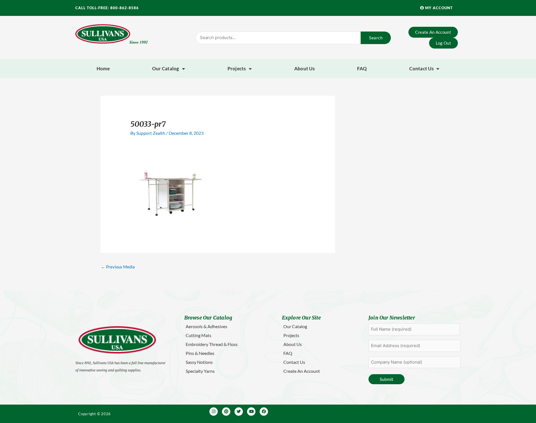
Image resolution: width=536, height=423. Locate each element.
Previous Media (118, 266)
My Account (438, 8)
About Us (304, 68)
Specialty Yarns (200, 371)
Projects (237, 68)
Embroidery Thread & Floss (212, 344)
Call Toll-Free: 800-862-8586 (107, 8)
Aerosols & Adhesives (206, 326)
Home (103, 68)
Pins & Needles (200, 353)
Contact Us (421, 68)
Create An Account (301, 371)
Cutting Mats (198, 335)
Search (375, 37)
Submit (386, 379)
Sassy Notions (199, 362)
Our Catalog (165, 68)
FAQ (362, 68)
